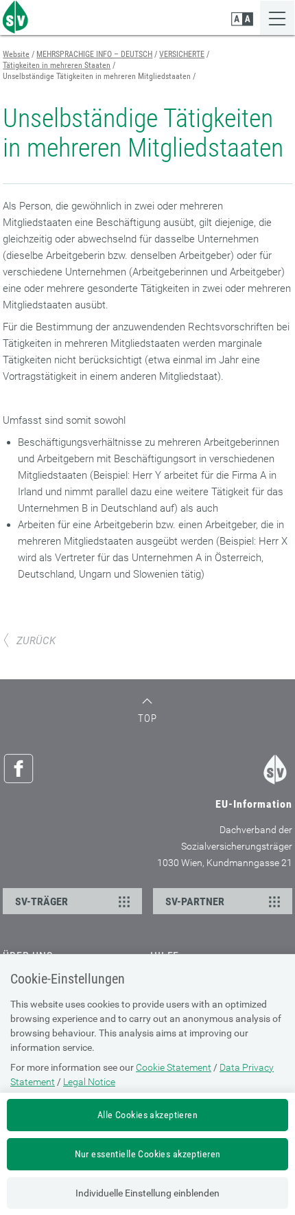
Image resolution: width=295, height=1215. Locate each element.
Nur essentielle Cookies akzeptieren (148, 1153)
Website (16, 54)
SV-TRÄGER (41, 901)
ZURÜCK (36, 641)
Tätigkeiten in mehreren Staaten (56, 65)
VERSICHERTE (181, 54)
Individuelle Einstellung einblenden (147, 1193)
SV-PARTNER (194, 901)
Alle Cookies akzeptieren (147, 1114)
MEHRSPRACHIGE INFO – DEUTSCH (94, 54)
